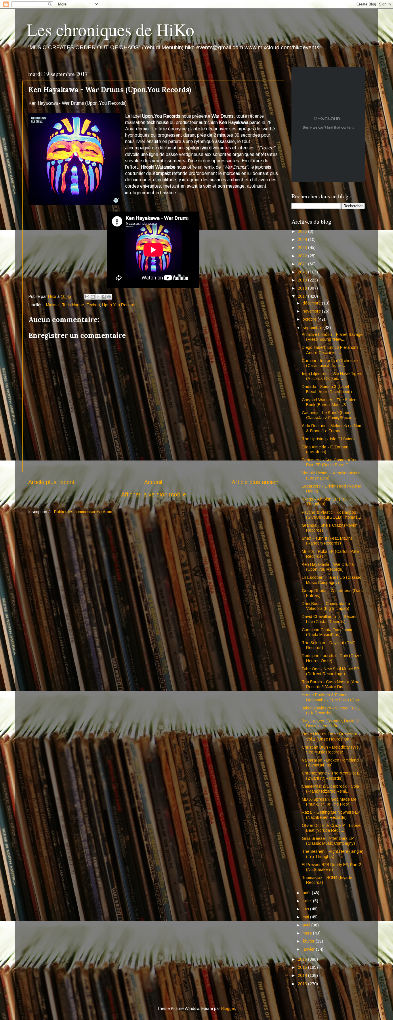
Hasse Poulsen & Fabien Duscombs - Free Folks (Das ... (333, 697)
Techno (93, 304)
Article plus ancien (255, 482)
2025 (303, 231)
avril (307, 925)
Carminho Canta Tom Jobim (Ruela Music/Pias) (327, 632)
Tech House (73, 304)
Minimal (53, 304)
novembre (312, 311)
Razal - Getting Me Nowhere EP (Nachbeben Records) (331, 814)
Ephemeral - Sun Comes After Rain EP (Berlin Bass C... (329, 462)
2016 (303, 959)
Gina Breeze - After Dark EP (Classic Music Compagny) (328, 841)
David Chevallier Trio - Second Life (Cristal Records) (330, 619)
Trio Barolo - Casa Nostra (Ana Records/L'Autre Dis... (330, 684)
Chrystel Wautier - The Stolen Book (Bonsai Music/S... (329, 402)
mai (306, 917)
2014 (303, 975)
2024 (303, 239)
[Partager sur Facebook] (103, 297)
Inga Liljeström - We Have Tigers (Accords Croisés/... (332, 376)
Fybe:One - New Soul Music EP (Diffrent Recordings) (330, 671)
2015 (303, 967)
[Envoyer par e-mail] (87, 297)
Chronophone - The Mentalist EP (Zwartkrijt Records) (332, 775)
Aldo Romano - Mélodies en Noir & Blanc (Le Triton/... (331, 428)
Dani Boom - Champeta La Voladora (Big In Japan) (326, 606)
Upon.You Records (119, 304)
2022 (303, 256)
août (307, 892)
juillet (308, 901)
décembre (312, 303)
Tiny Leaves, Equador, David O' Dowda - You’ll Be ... (331, 723)
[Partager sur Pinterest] (109, 297)
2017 (303, 296)
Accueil (153, 482)
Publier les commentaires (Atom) (84, 511)
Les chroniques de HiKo (110, 29)
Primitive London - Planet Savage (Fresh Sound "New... (332, 337)
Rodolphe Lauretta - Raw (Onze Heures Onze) (331, 658)
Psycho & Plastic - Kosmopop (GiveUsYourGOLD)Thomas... (331, 514)
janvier (309, 949)
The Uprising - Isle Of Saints (328, 439)
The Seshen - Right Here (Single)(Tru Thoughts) (332, 854)
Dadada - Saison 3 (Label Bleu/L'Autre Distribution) (327, 389)
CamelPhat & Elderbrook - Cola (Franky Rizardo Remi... (330, 788)
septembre (313, 327)
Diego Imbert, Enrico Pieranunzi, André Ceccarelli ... (331, 350)
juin (306, 909)
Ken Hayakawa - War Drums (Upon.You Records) (328, 567)
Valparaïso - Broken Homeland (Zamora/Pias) (330, 762)
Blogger (228, 1008)
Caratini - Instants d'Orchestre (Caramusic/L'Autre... (330, 363)
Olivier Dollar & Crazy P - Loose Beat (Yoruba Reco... (331, 828)
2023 (303, 247)
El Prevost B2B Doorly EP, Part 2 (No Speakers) (331, 867)
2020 (303, 272)
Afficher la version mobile (153, 494)
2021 (303, 264)
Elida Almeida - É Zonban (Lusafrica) (325, 449)
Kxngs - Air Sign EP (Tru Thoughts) (324, 501)
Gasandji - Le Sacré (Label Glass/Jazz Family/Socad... (329, 415)
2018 (303, 288)
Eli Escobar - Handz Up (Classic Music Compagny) (331, 580)
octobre (310, 319)
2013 (303, 983)
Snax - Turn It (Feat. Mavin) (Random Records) (327, 540)
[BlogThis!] (93, 297)
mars (308, 933)
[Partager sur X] (98, 297)
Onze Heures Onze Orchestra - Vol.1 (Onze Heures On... (331, 736)
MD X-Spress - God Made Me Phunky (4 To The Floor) (329, 801)
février (309, 941)
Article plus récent (51, 482)
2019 (303, 280)
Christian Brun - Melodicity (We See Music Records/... (330, 749)
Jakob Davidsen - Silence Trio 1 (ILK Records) (331, 710)
